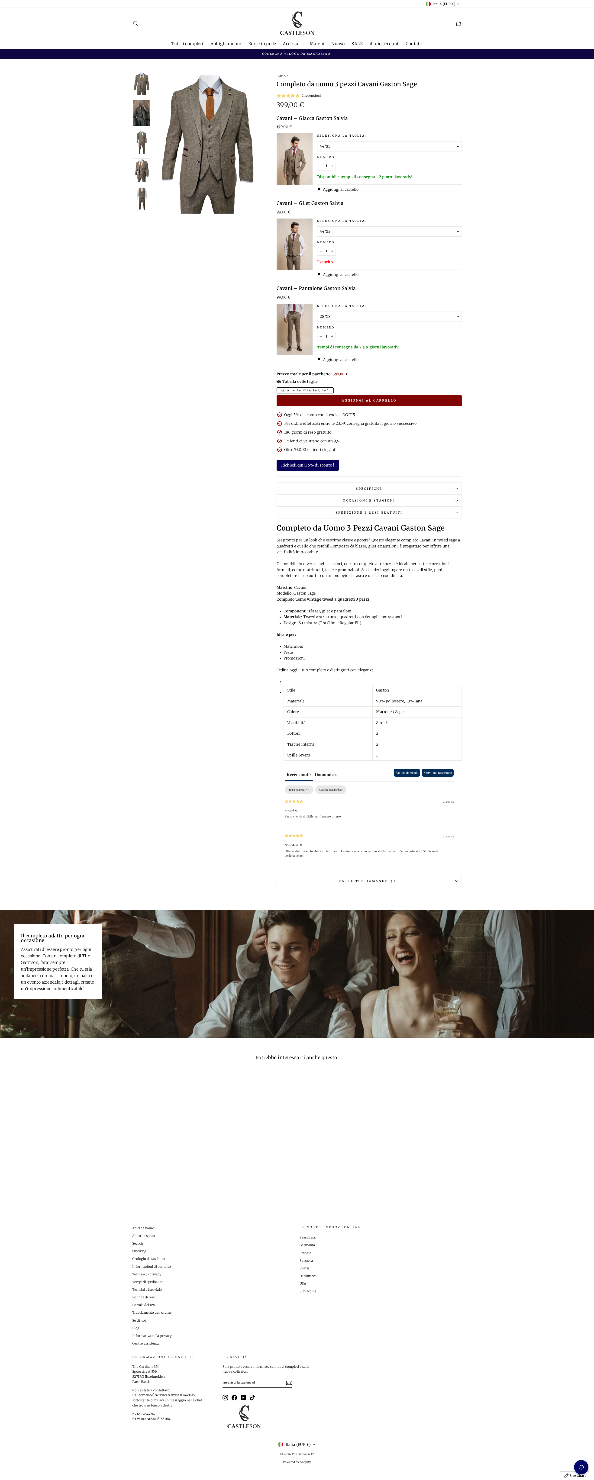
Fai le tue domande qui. (369, 881)
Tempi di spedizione (148, 1282)
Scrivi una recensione (438, 772)
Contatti (414, 43)
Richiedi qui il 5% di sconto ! (307, 465)
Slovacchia (308, 1291)
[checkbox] (330, 789)
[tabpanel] (369, 825)
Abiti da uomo (143, 1228)
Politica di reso (143, 1297)
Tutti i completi (187, 43)
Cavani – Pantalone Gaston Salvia (316, 288)
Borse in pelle (262, 43)
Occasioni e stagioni (369, 500)
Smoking (139, 1251)
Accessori (293, 43)
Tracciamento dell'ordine (152, 1313)
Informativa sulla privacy (152, 1336)
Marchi (317, 43)
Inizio (281, 76)
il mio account (384, 43)
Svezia (305, 1268)
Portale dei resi (143, 1305)
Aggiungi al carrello (369, 400)
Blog (135, 1328)
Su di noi (139, 1320)
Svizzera (306, 1261)
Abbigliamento (225, 43)
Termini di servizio (147, 1290)
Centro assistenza (146, 1343)
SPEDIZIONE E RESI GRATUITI (369, 512)
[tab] (325, 775)
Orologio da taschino (148, 1259)
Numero (326, 157)
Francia (305, 1253)
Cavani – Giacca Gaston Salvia (312, 118)
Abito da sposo (143, 1236)
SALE (357, 43)
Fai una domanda (407, 772)
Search (137, 1243)
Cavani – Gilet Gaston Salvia (310, 203)
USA (303, 1284)
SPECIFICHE (369, 488)
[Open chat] (581, 1467)
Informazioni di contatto (151, 1267)
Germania (307, 1245)
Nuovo (338, 43)
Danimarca (308, 1276)
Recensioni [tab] (299, 774)
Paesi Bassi (308, 1237)
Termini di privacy (146, 1274)
